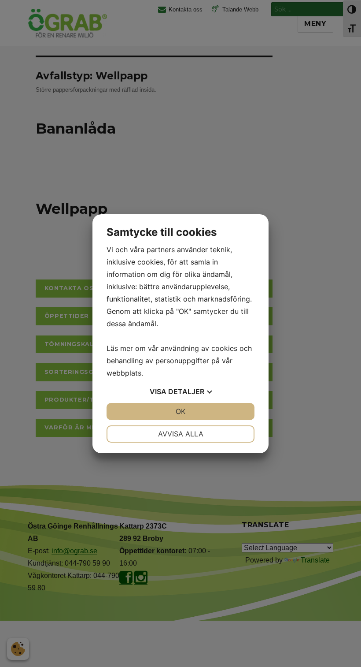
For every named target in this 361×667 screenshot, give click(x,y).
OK (180, 411)
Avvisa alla (180, 433)
